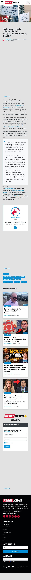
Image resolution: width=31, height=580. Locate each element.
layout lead (17, 279)
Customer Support (7, 532)
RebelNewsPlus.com (17, 196)
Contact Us (5, 535)
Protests (17, 282)
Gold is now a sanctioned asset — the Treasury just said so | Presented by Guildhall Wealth (15, 368)
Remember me (10, 442)
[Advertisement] (15, 79)
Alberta (24, 282)
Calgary (6, 274)
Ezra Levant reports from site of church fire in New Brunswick (15, 311)
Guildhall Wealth (8, 374)
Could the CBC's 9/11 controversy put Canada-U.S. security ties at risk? (15, 339)
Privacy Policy (6, 524)
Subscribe (5, 529)
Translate (13, 561)
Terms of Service (6, 527)
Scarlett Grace (7, 406)
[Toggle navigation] (2, 2)
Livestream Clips (7, 343)
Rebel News (8, 39)
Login (4, 540)
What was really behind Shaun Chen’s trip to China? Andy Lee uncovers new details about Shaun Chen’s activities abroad (14, 400)
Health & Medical (8, 282)
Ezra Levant (7, 315)
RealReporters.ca (10, 188)
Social (4, 537)
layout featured (7, 279)
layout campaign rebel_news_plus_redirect (14, 276)
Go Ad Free (7, 96)
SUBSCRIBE (7, 431)
